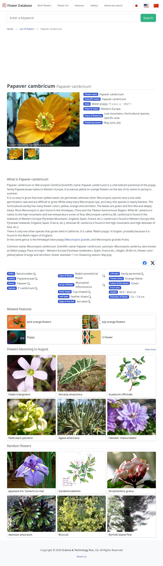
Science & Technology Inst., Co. (80, 550)
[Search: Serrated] (89, 301)
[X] (152, 262)
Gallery (94, 5)
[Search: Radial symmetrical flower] (104, 276)
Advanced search (113, 5)
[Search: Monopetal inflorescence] (104, 285)
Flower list (63, 5)
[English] (146, 5)
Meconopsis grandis (77, 239)
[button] (15, 154)
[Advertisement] (81, 58)
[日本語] (136, 5)
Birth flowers (44, 5)
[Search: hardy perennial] (142, 274)
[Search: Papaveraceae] (36, 278)
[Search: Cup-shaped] (89, 292)
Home (10, 28)
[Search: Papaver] (28, 283)
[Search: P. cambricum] (36, 288)
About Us (81, 556)
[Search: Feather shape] (90, 296)
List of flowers (27, 28)
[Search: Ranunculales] (34, 274)
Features (79, 5)
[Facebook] (144, 262)
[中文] (156, 5)
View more (150, 349)
